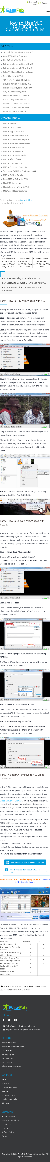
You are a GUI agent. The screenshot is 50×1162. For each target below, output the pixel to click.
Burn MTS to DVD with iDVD (15, 179)
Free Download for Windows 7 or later (27, 862)
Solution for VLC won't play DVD (17, 84)
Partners (5, 1136)
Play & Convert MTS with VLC (16, 187)
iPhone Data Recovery (11, 1066)
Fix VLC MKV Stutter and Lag (25, 260)
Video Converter (9, 1042)
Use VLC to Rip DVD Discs (41, 265)
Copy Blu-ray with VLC (13, 76)
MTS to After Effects (12, 159)
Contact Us (6, 1124)
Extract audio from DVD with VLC (17, 68)
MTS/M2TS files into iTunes (15, 191)
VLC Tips (7, 46)
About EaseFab (8, 1116)
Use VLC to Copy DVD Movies (25, 265)
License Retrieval (9, 1087)
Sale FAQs (6, 1091)
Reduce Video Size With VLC (15, 111)
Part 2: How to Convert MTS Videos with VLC (24, 282)
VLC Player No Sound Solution (16, 80)
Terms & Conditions (10, 1120)
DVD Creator (7, 1062)
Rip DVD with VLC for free (14, 60)
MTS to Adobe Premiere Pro (15, 135)
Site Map (5, 1103)
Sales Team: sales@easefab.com (20, 1026)
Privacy (5, 1128)
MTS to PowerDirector (13, 163)
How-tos (5, 1083)
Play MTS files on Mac (12, 183)
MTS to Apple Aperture (13, 131)
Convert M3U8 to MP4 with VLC (17, 103)
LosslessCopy (7, 1058)
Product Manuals (9, 1099)
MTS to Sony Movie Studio (14, 155)
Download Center (33, 3)
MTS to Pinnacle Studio (13, 147)
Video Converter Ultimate (11, 801)
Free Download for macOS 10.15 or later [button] (25, 871)
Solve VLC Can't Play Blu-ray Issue (18, 72)
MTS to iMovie (9, 123)
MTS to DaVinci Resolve (13, 175)
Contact (44, 3)
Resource (11, 986)
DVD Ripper (7, 1050)
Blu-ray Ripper (8, 1054)
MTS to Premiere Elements (15, 167)
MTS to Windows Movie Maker (16, 143)
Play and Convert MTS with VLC (17, 95)
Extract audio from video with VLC (18, 64)
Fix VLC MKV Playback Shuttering (17, 88)
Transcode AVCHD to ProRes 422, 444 (19, 171)
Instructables (26, 986)
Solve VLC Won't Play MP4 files (8, 265)
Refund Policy (8, 1132)
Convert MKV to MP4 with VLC (16, 107)
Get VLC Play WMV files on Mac (16, 99)
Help (4, 1079)
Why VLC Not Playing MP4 (14, 91)
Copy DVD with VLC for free (15, 56)
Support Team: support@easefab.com (23, 1029)
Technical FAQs (8, 1095)
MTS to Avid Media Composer (16, 139)
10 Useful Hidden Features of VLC (18, 52)
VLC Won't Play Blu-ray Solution (41, 260)
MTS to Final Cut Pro (12, 127)
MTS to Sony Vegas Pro (13, 151)
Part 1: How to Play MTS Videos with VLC (22, 278)
